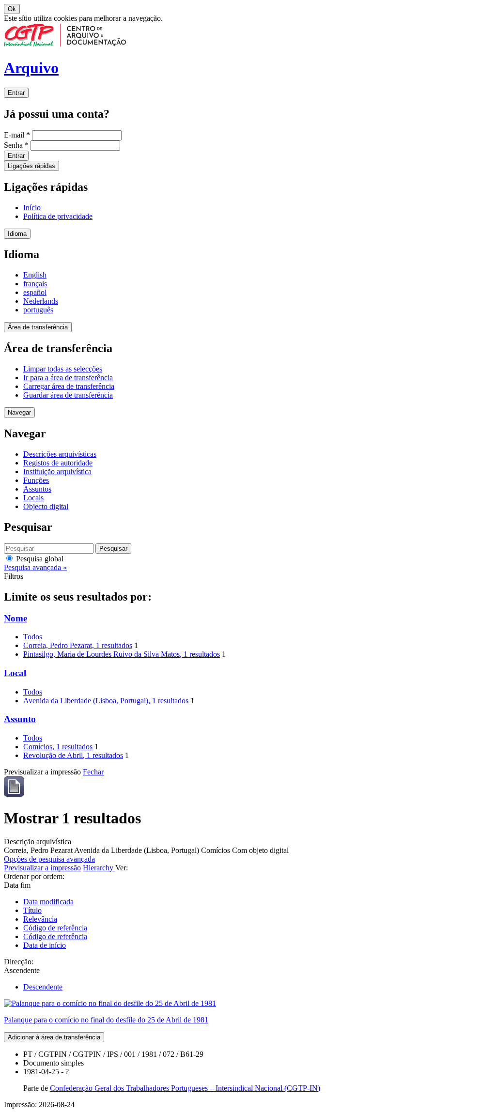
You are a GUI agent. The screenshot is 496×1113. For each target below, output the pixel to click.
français (35, 283)
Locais (33, 498)
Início (32, 207)
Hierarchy (99, 868)
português (38, 310)
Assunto (20, 719)
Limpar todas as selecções (62, 369)
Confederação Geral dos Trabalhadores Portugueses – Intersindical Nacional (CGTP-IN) (185, 1088)
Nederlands (40, 301)
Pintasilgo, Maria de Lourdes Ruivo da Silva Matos (121, 654)
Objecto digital (45, 506)
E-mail (17, 135)
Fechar (93, 772)
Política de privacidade (58, 216)
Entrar (16, 92)
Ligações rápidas (31, 166)
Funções (36, 480)
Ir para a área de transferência (68, 377)
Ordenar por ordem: (34, 876)
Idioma (17, 233)
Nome (15, 618)
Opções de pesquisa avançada (49, 859)
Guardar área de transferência (68, 395)
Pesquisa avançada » (35, 567)
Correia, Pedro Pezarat (77, 645)
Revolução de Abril (73, 755)
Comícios (58, 746)
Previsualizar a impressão (42, 868)
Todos (32, 637)
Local (15, 673)
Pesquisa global (38, 559)
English (34, 275)
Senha (16, 145)
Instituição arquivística (57, 471)
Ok (12, 9)
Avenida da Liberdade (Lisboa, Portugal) (105, 700)
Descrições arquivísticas (59, 454)
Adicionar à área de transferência (54, 1037)
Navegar (19, 412)
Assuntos (37, 489)
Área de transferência (38, 327)
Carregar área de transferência (68, 386)
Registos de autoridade (58, 463)
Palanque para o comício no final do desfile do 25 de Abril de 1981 (106, 1020)
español (34, 292)
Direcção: (18, 962)
